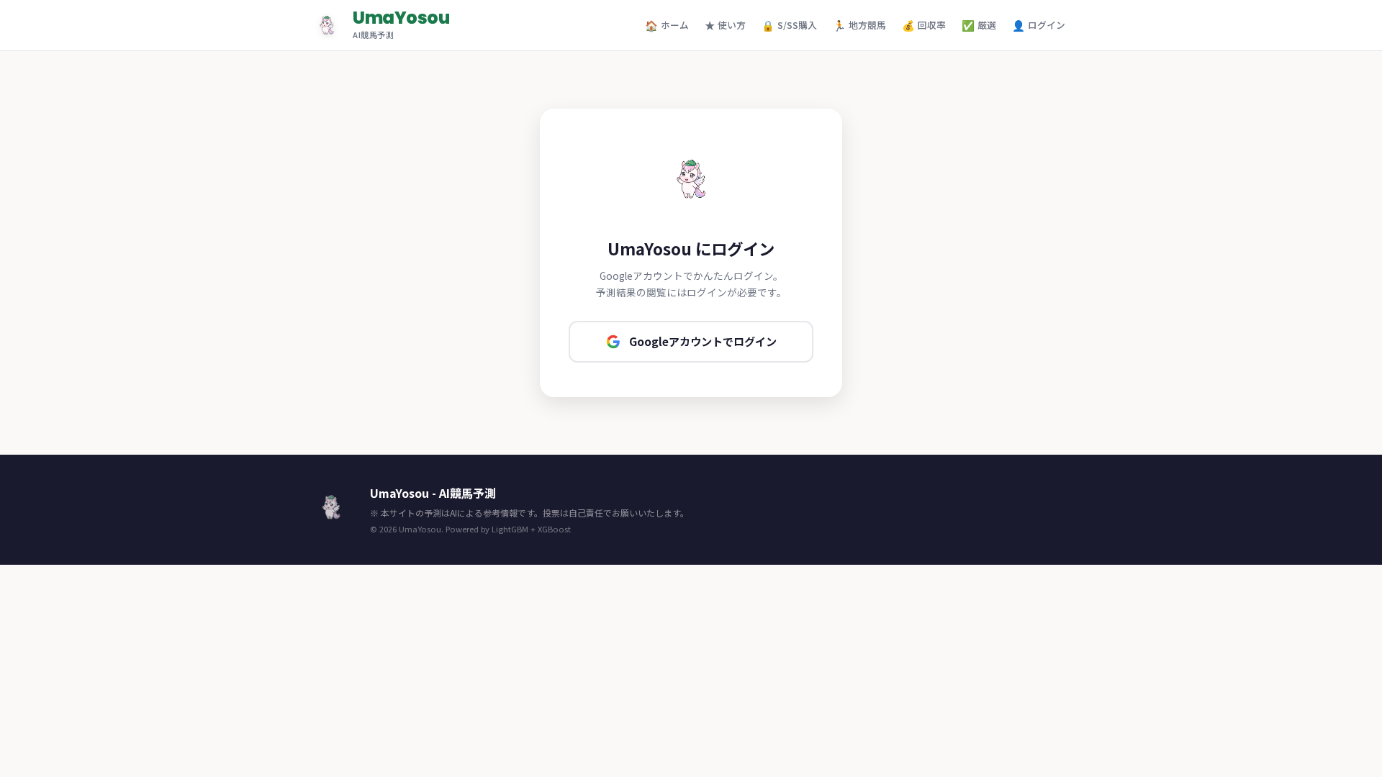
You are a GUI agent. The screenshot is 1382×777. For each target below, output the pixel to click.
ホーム (667, 24)
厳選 (979, 24)
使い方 (725, 24)
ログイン (1038, 24)
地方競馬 (859, 24)
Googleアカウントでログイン (703, 341)
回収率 (924, 24)
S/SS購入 (789, 24)
